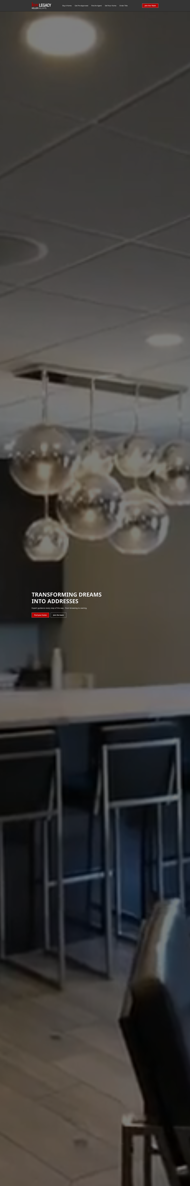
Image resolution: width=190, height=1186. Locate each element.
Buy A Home (67, 6)
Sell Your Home (110, 6)
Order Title (123, 6)
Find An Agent (96, 6)
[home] (45, 5)
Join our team (150, 6)
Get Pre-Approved (81, 6)
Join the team (58, 615)
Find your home (40, 615)
